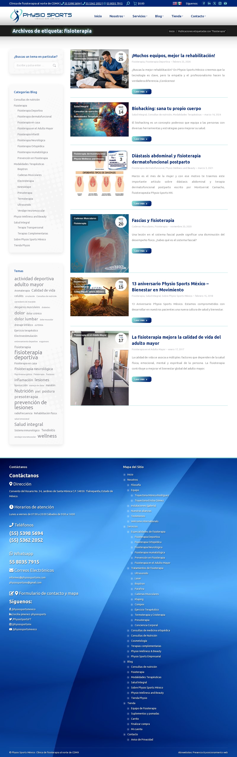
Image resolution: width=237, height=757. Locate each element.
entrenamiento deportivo (26, 341)
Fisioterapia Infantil (28, 134)
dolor (19, 312)
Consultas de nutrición (86, 111)
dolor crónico (34, 313)
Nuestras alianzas (141, 510)
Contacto (132, 734)
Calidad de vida (43, 290)
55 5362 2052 (93, 3)
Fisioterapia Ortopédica (31, 146)
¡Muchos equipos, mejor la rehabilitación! (173, 55)
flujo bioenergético (23, 374)
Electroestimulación (25, 335)
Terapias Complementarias (33, 233)
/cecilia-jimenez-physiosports (28, 614)
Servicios (132, 526)
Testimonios (138, 516)
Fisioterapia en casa (29, 122)
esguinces (44, 341)
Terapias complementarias (146, 646)
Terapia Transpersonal (30, 227)
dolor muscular (46, 319)
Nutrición (24, 390)
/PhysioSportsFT (21, 619)
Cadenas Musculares (85, 218)
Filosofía (136, 484)
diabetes (46, 307)
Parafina (139, 588)
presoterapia (26, 396)
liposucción (21, 385)
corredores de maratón (25, 302)
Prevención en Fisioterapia (33, 158)
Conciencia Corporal (146, 625)
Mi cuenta (136, 729)
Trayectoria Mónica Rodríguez (152, 495)
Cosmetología (139, 640)
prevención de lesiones (30, 405)
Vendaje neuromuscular (31, 210)
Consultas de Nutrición (144, 635)
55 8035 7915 (115, 3)
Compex (139, 604)
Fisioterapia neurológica (33, 369)
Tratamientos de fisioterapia (147, 568)
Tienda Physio (22, 245)
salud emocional (21, 419)
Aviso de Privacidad (142, 739)
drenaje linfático (23, 324)
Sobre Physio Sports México (89, 291)
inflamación (23, 380)
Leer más (139, 91)
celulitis (19, 296)
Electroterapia (26, 180)
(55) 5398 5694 (26, 533)
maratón (50, 385)
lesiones (42, 379)
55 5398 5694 (72, 3)
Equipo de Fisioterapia (143, 708)
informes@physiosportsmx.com (27, 577)
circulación (30, 296)
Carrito (135, 718)
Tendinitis (48, 430)
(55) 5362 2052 (26, 540)
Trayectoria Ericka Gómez (149, 500)
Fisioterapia (80, 53)
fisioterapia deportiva (28, 355)
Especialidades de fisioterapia (148, 531)
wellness (47, 435)
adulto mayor (29, 284)
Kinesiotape (24, 186)
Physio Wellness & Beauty (146, 651)
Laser (138, 578)
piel (37, 391)
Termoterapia (25, 198)
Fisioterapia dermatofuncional (89, 154)
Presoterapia (25, 192)
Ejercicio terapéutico (26, 330)
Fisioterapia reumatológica (33, 152)
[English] (175, 3)
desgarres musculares (27, 307)
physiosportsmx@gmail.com (25, 582)
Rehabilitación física (45, 413)
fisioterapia (22, 347)
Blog (130, 661)
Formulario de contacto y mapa (48, 593)
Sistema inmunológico (27, 430)
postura (48, 391)
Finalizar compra (140, 723)
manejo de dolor (36, 385)
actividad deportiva (34, 278)
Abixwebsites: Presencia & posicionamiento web (203, 752)
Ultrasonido (24, 204)
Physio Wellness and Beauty (89, 159)
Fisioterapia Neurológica (31, 140)
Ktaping (139, 599)
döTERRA (39, 325)
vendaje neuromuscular (25, 437)
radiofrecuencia (23, 413)
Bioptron (23, 169)
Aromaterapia (22, 290)
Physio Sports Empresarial (146, 656)
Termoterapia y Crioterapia (150, 614)
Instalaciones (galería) (143, 505)
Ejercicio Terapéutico (147, 609)
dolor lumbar (26, 319)
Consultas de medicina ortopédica (150, 630)
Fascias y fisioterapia (153, 220)
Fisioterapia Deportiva (85, 58)
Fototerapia (39, 374)
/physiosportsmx (21, 624)
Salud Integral (81, 106)
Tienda (131, 703)
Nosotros (132, 479)
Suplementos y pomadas (145, 713)
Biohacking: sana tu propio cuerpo (166, 108)
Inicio (130, 474)
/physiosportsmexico (23, 609)
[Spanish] (179, 3)
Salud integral (28, 424)
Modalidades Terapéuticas (87, 116)
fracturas (50, 374)
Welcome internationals (144, 521)
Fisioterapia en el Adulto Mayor (90, 335)
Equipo (135, 490)
